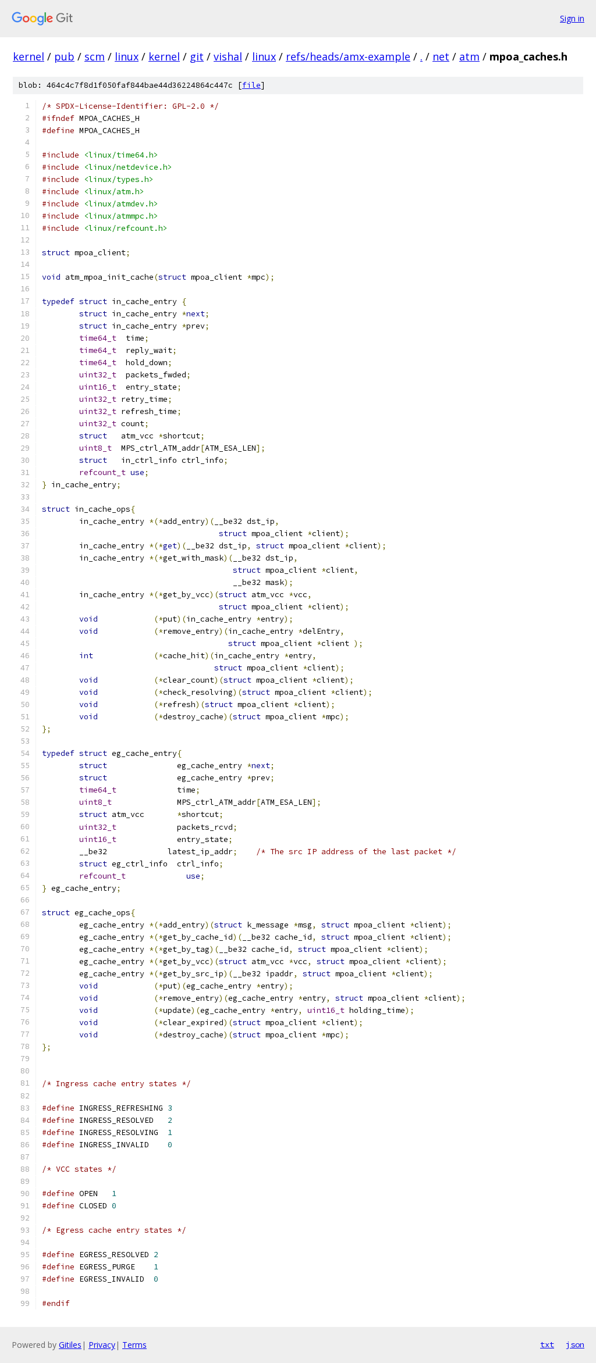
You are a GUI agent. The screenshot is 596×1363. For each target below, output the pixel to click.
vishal (228, 56)
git (197, 56)
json (575, 1344)
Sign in (572, 18)
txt (547, 1344)
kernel (28, 56)
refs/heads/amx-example (348, 56)
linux (127, 56)
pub (64, 56)
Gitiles (70, 1344)
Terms (134, 1344)
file (251, 85)
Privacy (101, 1344)
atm (469, 56)
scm (94, 56)
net (440, 56)
